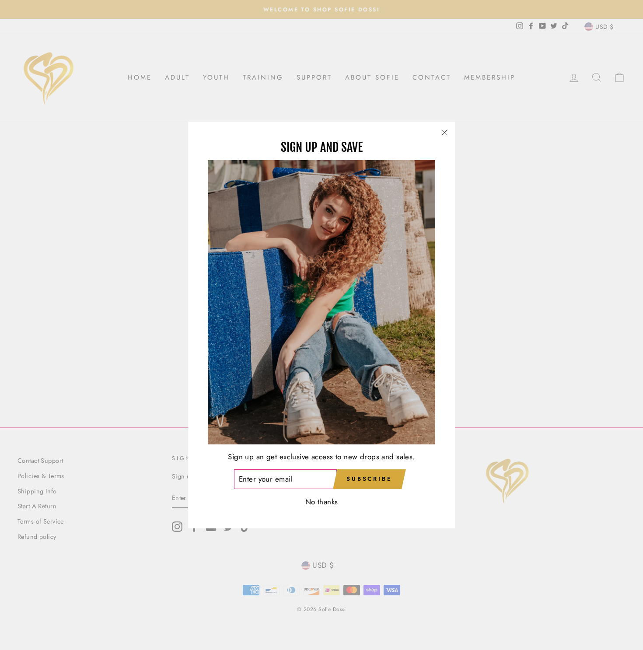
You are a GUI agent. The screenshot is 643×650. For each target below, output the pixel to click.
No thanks (321, 502)
